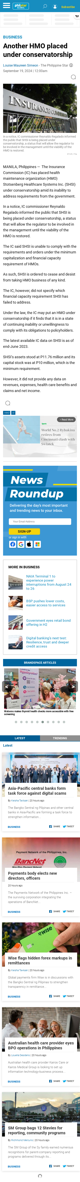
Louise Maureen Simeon (20, 65)
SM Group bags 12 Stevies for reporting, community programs (36, 1130)
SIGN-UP (24, 531)
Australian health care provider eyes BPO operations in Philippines (41, 1045)
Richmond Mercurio (22, 1140)
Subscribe (68, 7)
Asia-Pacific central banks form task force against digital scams (37, 791)
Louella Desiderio (20, 1055)
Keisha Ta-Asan (19, 800)
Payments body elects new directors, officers (32, 876)
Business (12, 37)
